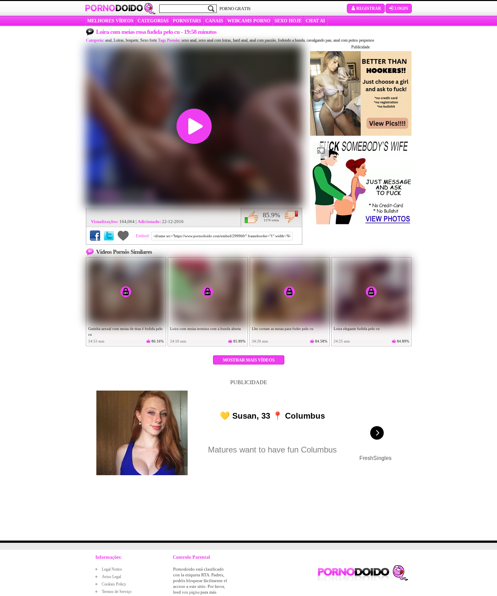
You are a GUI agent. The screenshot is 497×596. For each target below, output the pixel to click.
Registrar (368, 8)
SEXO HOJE (288, 20)
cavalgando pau (319, 40)
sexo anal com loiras (214, 40)
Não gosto (291, 217)
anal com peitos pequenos (353, 40)
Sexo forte (148, 40)
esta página (190, 592)
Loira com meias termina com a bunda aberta (205, 329)
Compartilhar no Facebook (95, 235)
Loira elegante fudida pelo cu (357, 329)
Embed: (143, 235)
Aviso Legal (111, 576)
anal (108, 40)
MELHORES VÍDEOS (110, 20)
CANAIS (214, 20)
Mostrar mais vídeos (249, 359)
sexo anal (189, 40)
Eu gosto (251, 217)
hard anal (240, 40)
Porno (114, 8)
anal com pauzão (263, 40)
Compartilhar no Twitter (109, 235)
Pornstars (187, 20)
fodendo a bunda (291, 40)
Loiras (119, 40)
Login (401, 8)
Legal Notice (112, 569)
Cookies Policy (114, 584)
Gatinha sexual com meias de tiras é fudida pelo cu (125, 331)
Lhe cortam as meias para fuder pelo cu (282, 329)
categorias (153, 20)
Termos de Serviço (117, 591)
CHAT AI (315, 20)
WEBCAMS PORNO (248, 20)
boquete (132, 40)
